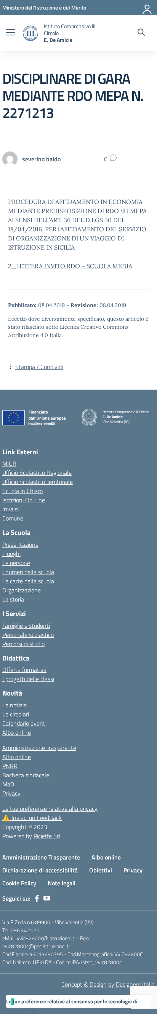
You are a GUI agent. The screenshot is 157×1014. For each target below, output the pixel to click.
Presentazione (20, 544)
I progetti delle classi (28, 678)
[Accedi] (147, 7)
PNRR (10, 765)
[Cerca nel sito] (141, 33)
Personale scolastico (28, 634)
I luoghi (11, 553)
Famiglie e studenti (26, 625)
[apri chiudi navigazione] (10, 33)
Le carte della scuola (28, 581)
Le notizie (14, 705)
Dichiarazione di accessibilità (40, 870)
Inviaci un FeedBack (32, 817)
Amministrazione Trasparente (39, 747)
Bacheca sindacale (25, 775)
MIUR (9, 463)
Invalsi (10, 509)
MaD (8, 784)
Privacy (11, 793)
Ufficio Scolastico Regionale (37, 472)
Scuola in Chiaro (22, 490)
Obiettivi (100, 870)
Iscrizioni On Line (23, 500)
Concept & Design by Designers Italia (108, 984)
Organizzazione (21, 590)
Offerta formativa (24, 669)
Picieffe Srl (47, 835)
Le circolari (15, 714)
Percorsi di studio (23, 643)
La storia (13, 599)
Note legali (61, 883)
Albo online (16, 732)
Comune (12, 518)
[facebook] (37, 898)
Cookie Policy (19, 883)
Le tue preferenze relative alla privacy (50, 808)
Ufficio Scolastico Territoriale (37, 481)
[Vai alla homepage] (30, 33)
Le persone (16, 562)
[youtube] (46, 898)
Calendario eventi (24, 723)
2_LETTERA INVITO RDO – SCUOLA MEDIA (70, 266)
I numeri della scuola (28, 571)
